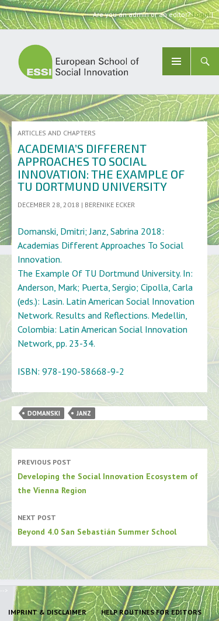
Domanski (43, 413)
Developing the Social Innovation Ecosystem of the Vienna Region (108, 477)
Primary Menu (176, 61)
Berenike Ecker (110, 204)
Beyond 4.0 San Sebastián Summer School (97, 525)
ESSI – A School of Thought (116, 62)
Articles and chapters (57, 132)
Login (201, 14)
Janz (84, 413)
